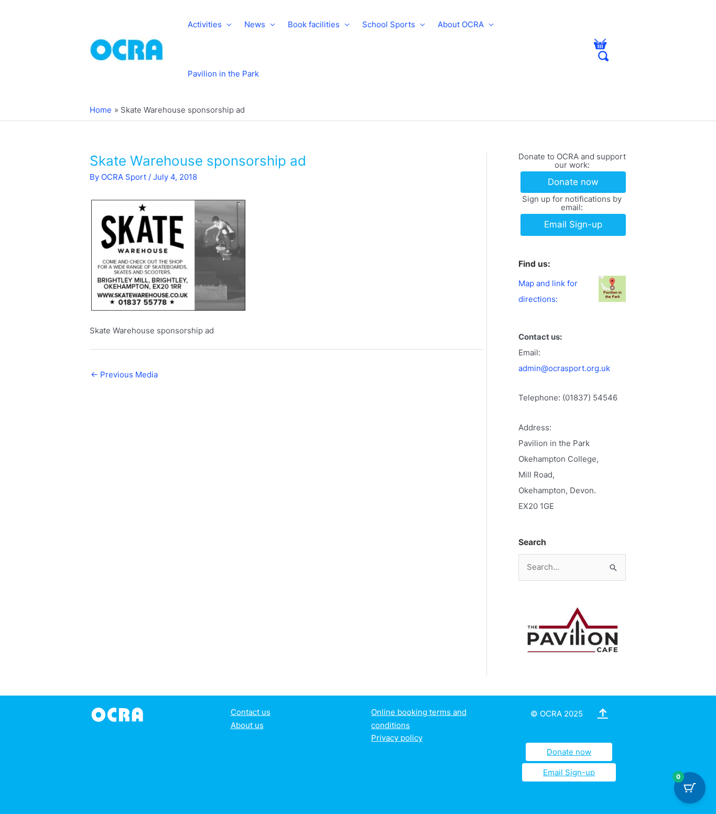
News (254, 24)
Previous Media (124, 374)
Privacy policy (396, 738)
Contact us (250, 712)
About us (247, 725)
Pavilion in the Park (223, 74)
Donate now (569, 752)
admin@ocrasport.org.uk (564, 368)
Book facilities (314, 24)
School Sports (388, 24)
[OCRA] (119, 714)
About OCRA (461, 24)
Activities (205, 24)
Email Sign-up (569, 772)
